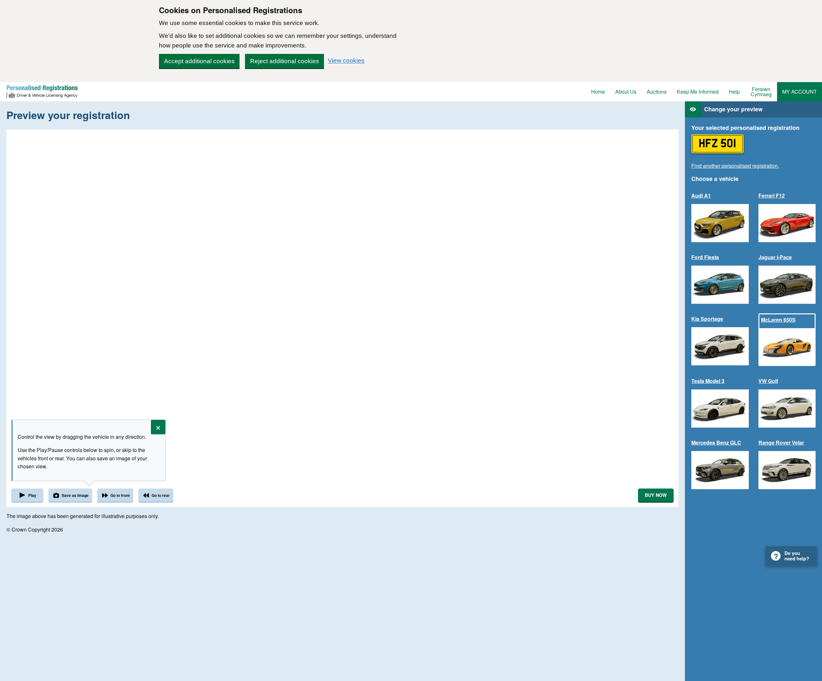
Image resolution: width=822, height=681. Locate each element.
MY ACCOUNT (799, 91)
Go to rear (161, 495)
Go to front (120, 495)
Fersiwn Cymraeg (761, 91)
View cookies (346, 60)
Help (734, 91)
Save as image (75, 495)
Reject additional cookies (284, 61)
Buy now (656, 495)
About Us (625, 91)
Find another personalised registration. (735, 165)
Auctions (657, 91)
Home (598, 91)
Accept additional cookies (199, 61)
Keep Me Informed (698, 91)
